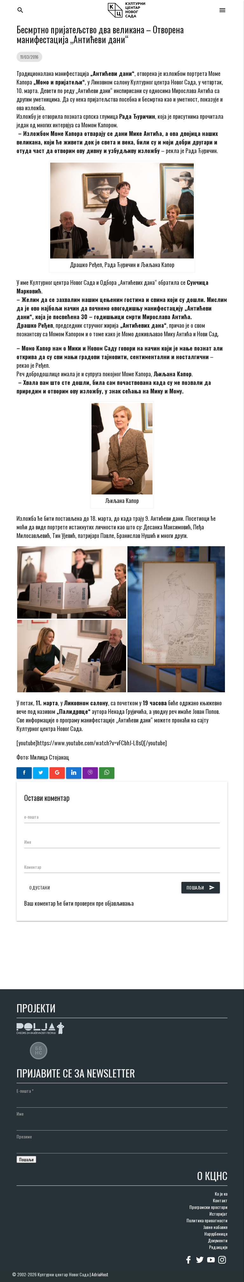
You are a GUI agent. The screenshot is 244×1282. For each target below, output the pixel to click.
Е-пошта (25, 1090)
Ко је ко (221, 1193)
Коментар (32, 866)
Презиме (24, 1136)
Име (27, 841)
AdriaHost (100, 1274)
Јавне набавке (215, 1227)
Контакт (220, 1200)
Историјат (218, 1213)
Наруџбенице (215, 1233)
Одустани (39, 887)
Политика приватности (206, 1220)
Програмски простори (208, 1207)
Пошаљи (200, 887)
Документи (217, 1240)
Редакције (218, 1247)
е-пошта (31, 816)
